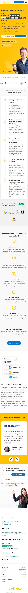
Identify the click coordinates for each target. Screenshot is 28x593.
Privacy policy (22, 572)
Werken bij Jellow (7, 579)
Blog (3, 574)
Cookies (24, 577)
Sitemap (24, 574)
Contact (4, 577)
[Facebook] (2, 559)
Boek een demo (19, 1)
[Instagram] (7, 559)
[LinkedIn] (5, 559)
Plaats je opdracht (14, 343)
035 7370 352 (12, 486)
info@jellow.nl (7, 524)
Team (3, 582)
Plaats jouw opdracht (18, 474)
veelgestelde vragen (11, 532)
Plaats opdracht (20, 36)
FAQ (3, 572)
